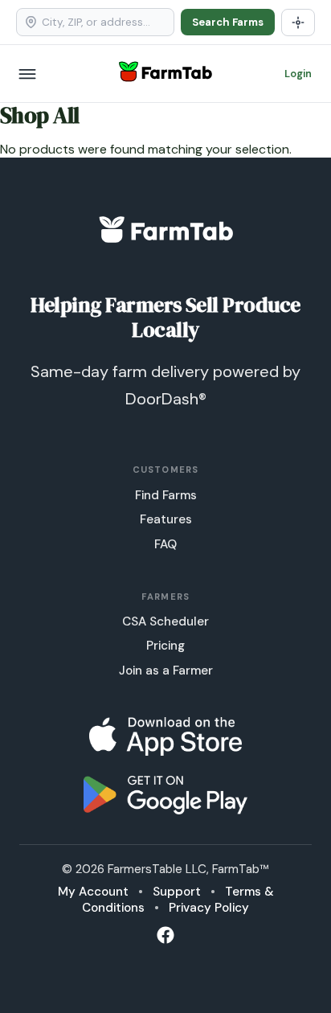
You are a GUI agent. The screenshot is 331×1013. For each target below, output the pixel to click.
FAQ (165, 544)
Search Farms (228, 22)
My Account (93, 892)
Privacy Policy (209, 908)
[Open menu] (27, 74)
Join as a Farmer (166, 670)
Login (298, 73)
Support (177, 892)
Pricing (165, 646)
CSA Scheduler (165, 621)
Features (166, 519)
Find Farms (166, 495)
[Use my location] (298, 22)
